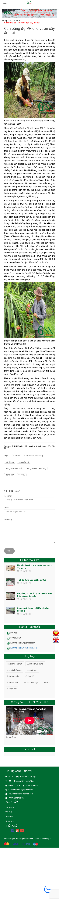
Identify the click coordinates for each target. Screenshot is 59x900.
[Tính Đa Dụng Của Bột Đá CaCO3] (10, 585)
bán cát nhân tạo (31, 682)
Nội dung (8, 519)
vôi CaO (22, 475)
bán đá (47, 682)
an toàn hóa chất (14, 664)
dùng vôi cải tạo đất (14, 468)
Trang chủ (6, 20)
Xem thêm (10, 737)
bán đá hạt (12, 689)
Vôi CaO (8, 812)
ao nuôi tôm (32, 670)
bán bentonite (13, 676)
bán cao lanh (12, 682)
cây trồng (10, 462)
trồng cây (10, 475)
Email (6, 508)
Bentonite (9, 821)
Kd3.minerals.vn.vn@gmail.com (23, 648)
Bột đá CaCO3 (11, 808)
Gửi (9, 551)
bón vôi (16, 456)
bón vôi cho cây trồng (33, 456)
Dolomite (9, 817)
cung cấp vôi (24, 462)
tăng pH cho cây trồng (36, 468)
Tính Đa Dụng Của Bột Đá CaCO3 (31, 580)
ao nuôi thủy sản (14, 670)
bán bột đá (29, 676)
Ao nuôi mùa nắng (35, 664)
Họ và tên (8, 496)
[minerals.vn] (29, 13)
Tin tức (17, 20)
